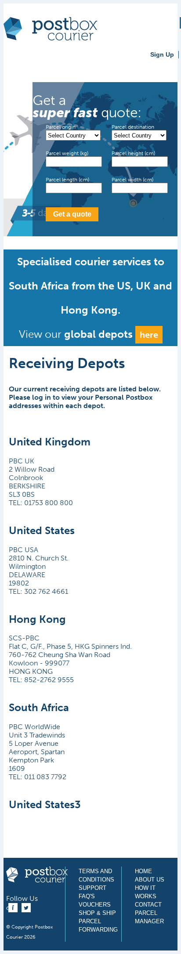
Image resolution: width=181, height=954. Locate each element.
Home (143, 871)
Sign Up (162, 54)
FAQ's (87, 896)
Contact (148, 904)
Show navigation (14, 62)
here (149, 334)
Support (92, 888)
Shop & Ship (97, 913)
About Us (149, 879)
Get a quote (72, 214)
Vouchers (95, 904)
